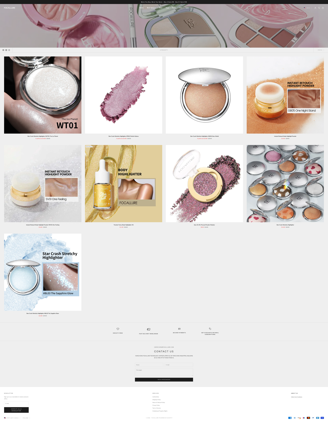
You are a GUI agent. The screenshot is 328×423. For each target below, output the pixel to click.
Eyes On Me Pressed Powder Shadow (204, 225)
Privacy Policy (156, 405)
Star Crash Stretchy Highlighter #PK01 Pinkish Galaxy (124, 136)
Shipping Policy (156, 399)
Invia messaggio (164, 379)
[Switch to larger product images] (3, 50)
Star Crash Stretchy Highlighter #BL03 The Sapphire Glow (42, 313)
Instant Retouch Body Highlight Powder (285, 136)
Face (167, 8)
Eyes (174, 8)
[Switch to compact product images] (9, 50)
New (160, 8)
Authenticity (155, 397)
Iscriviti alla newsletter (16, 410)
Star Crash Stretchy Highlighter (285, 225)
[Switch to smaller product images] (6, 50)
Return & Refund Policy (158, 402)
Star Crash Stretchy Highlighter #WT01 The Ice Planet (43, 136)
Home (141, 8)
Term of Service (156, 408)
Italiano (25, 418)
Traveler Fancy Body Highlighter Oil (124, 225)
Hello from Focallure (296, 397)
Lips (180, 8)
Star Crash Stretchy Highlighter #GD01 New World (204, 136)
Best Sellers (151, 8)
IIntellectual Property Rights (159, 411)
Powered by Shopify (166, 417)
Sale (187, 8)
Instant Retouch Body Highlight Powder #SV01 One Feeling (42, 225)
